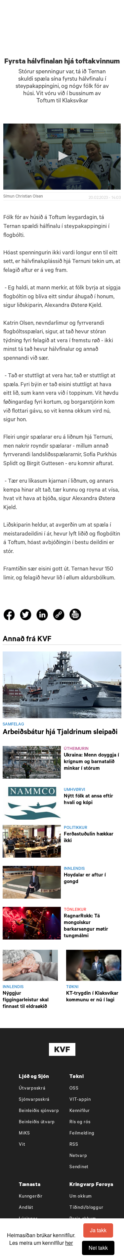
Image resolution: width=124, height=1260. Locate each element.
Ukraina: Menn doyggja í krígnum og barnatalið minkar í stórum (91, 762)
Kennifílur (79, 1111)
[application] (62, 157)
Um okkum (80, 1196)
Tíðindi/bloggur (86, 1207)
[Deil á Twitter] (26, 616)
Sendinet (79, 1167)
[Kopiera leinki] (58, 615)
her (69, 1242)
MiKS (24, 1133)
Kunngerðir (31, 1196)
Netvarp (78, 1156)
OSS (73, 1088)
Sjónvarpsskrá (34, 1099)
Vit (22, 1144)
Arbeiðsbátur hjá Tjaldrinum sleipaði (60, 733)
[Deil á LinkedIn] (43, 616)
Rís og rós (80, 1122)
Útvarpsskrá (32, 1088)
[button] (62, 156)
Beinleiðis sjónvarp (39, 1111)
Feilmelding (81, 1133)
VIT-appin (80, 1099)
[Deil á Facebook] (10, 616)
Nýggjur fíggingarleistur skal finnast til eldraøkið (26, 1000)
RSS (73, 1144)
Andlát (26, 1207)
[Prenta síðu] (75, 615)
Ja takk (98, 1230)
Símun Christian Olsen (23, 197)
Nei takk (98, 1247)
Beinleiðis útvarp (37, 1122)
